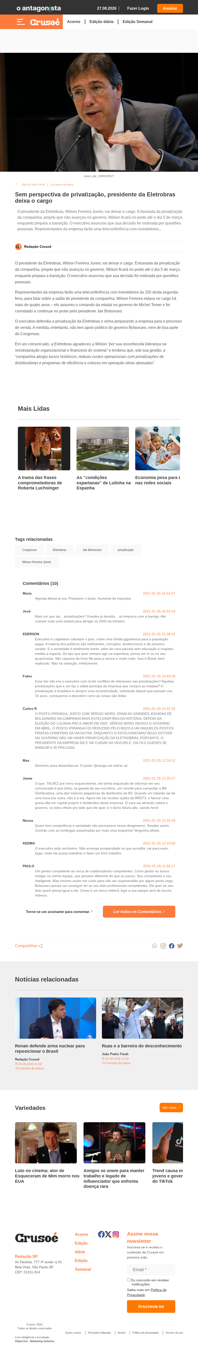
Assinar (170, 8)
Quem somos (73, 1332)
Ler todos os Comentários (137, 912)
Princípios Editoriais (99, 1332)
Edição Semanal (137, 22)
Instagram (163, 946)
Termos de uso (174, 1332)
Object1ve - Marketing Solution (34, 1341)
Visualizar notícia (33, 429)
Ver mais (170, 1107)
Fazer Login (138, 8)
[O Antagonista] (38, 8)
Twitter (180, 946)
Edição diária (101, 22)
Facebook (172, 946)
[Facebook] (101, 1234)
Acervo (73, 22)
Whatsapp (155, 946)
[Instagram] (116, 1234)
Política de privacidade (145, 1332)
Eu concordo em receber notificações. (149, 1282)
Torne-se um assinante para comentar (57, 912)
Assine (122, 1332)
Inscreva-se (151, 1306)
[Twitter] (108, 1234)
